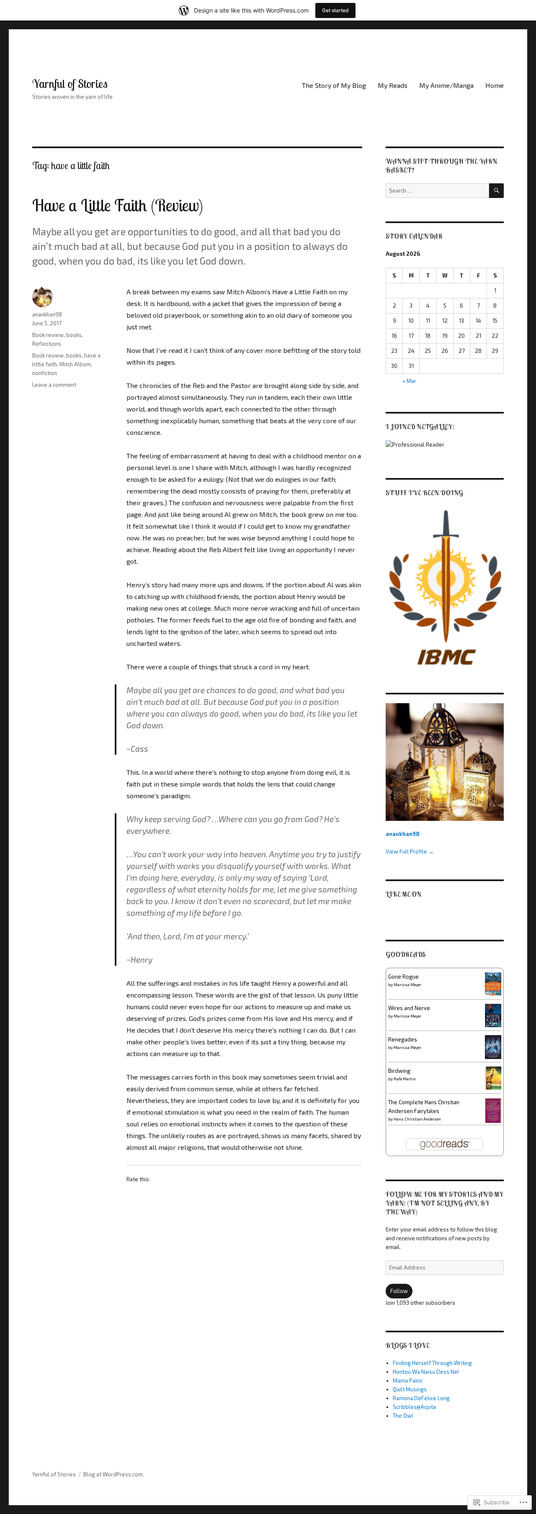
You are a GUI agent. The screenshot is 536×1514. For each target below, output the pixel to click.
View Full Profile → (410, 851)
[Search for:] (437, 190)
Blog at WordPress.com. (113, 1474)
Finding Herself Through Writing (432, 1363)
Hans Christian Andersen (417, 1118)
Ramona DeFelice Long (421, 1398)
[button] (444, 588)
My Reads (392, 85)
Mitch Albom (75, 364)
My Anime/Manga (446, 85)
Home (494, 85)
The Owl (403, 1415)
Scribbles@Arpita (414, 1406)
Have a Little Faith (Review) (117, 205)
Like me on (404, 894)
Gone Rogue (403, 976)
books (74, 335)
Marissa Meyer (407, 984)
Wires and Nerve (409, 1008)
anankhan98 (47, 314)
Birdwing (399, 1070)
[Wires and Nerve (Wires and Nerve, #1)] (493, 1014)
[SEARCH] (496, 190)
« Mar (409, 381)
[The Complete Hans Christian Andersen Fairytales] (493, 1110)
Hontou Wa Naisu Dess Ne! (426, 1371)
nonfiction (44, 373)
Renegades (402, 1039)
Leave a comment (54, 384)
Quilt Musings (410, 1389)
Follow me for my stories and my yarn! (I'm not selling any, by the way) (444, 1203)
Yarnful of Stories (70, 83)
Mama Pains (408, 1380)
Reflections (46, 343)
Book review (48, 335)
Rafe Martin (405, 1078)
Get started (335, 10)
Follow (399, 1291)
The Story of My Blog (334, 85)
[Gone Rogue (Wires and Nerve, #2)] (493, 983)
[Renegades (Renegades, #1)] (493, 1046)
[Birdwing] (493, 1077)
